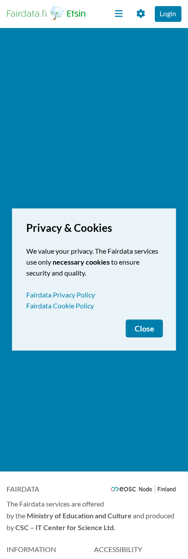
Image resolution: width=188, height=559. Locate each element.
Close (144, 328)
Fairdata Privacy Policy (60, 294)
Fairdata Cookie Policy (60, 305)
